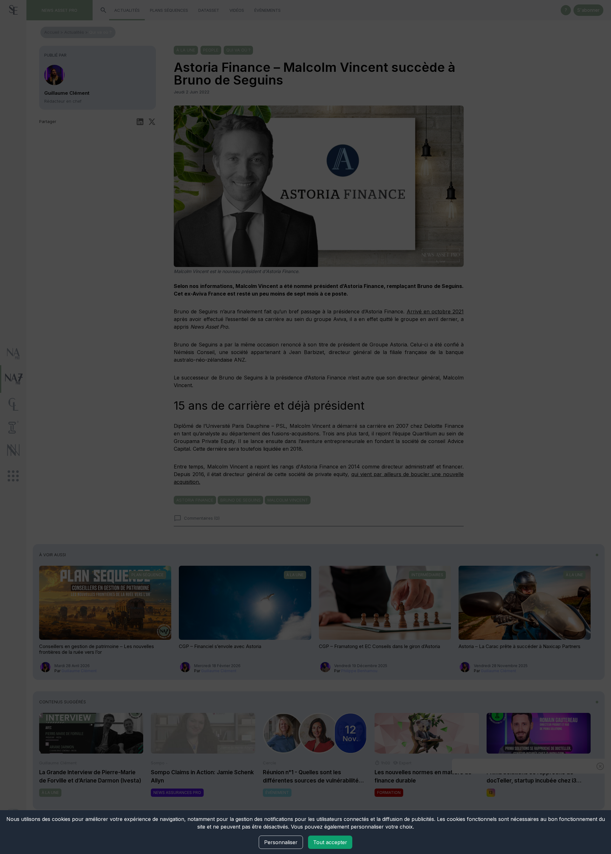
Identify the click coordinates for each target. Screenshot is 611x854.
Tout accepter (330, 842)
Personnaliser (281, 842)
